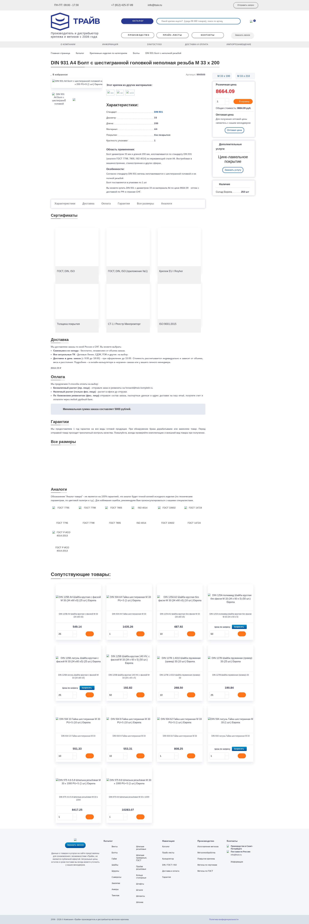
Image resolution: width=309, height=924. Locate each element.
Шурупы (115, 871)
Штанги (139, 890)
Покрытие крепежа (206, 859)
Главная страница (61, 53)
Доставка (88, 203)
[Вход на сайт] (224, 5)
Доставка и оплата (170, 871)
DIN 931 (158, 112)
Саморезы (116, 877)
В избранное (60, 74)
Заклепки (116, 883)
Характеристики (65, 203)
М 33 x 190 (223, 76)
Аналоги (166, 203)
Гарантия (166, 877)
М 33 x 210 (244, 76)
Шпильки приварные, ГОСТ (141, 858)
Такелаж (115, 895)
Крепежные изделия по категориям (108, 53)
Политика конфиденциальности (224, 919)
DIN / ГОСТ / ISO (169, 865)
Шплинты (140, 896)
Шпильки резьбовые (141, 847)
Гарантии (124, 203)
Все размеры (145, 203)
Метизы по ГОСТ (205, 871)
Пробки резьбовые (141, 867)
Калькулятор (168, 859)
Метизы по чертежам (207, 865)
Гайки (114, 859)
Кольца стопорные (141, 876)
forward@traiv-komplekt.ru (139, 388)
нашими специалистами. (180, 500)
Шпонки (139, 902)
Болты (136, 53)
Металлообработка (206, 853)
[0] (251, 21)
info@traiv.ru (236, 855)
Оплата (106, 203)
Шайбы (115, 865)
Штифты (140, 884)
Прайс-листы (168, 853)
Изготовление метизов (207, 846)
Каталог (80, 53)
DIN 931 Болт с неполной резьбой (163, 53)
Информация (237, 862)
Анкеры (115, 889)
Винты (115, 846)
